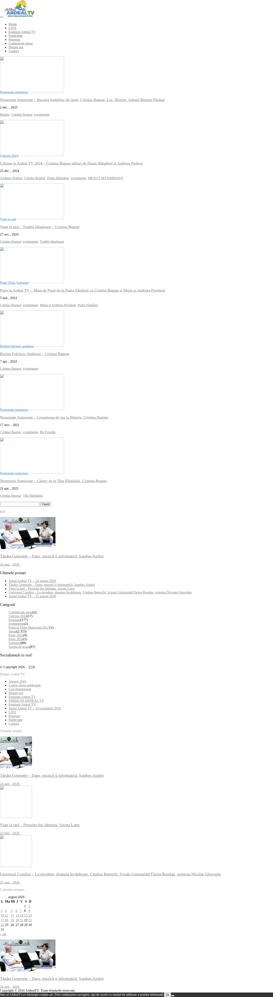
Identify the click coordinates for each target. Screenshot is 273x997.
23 (30, 920)
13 (17, 915)
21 (21, 920)
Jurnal (13, 631)
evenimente (41, 114)
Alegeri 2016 (17, 681)
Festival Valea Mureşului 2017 (29, 627)
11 (6, 915)
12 (12, 915)
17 (2, 920)
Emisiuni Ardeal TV (22, 32)
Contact (14, 51)
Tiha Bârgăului (33, 495)
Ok (167, 994)
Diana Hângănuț (58, 178)
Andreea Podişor (11, 178)
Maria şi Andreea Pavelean (58, 305)
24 (2, 925)
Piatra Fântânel (88, 305)
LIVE (12, 28)
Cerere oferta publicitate (25, 685)
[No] (172, 995)
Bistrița (5, 114)
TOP (31, 667)
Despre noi (16, 47)
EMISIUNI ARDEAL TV (26, 700)
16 (30, 915)
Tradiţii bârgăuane (52, 241)
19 (12, 920)
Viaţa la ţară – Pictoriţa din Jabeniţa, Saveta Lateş (42, 588)
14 (21, 915)
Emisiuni (14, 620)
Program (14, 39)
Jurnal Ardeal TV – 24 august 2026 (32, 581)
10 (2, 915)
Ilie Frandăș (48, 432)
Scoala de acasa (19, 647)
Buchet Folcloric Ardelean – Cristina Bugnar (34, 354)
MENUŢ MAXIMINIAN (105, 178)
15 (26, 915)
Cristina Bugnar (21, 114)
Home (13, 24)
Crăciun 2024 (9, 155)
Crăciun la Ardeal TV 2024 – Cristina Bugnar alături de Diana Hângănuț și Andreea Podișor (71, 163)
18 (6, 920)
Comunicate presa (21, 43)
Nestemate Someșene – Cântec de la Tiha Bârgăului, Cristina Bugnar (53, 481)
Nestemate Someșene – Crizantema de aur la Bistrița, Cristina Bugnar (54, 417)
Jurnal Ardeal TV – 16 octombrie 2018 (35, 708)
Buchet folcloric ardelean (17, 346)
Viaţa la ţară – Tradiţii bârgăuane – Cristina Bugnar (40, 227)
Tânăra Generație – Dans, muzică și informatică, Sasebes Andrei (52, 585)
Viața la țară (8, 219)
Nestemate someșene (14, 92)
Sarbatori (22, 283)
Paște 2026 (16, 639)
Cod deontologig (20, 689)
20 (17, 920)
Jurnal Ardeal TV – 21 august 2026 (32, 596)
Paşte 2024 (7, 283)
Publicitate (16, 36)
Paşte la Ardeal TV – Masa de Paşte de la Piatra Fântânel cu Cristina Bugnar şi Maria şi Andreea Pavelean (82, 290)
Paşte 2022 (16, 635)
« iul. (3, 934)
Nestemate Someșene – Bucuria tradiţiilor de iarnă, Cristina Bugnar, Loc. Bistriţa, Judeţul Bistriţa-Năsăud (82, 100)
